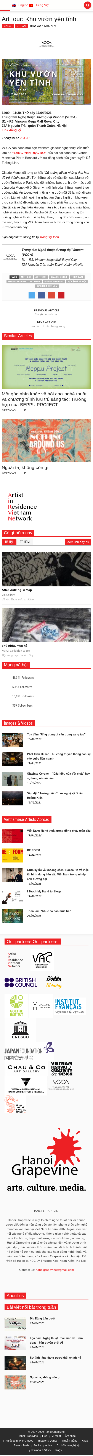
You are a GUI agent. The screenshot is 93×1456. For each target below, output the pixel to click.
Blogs (58, 1450)
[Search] (87, 5)
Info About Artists (41, 1450)
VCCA (24, 138)
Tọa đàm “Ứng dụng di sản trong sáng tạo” (56, 734)
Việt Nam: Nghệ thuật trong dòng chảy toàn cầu (59, 830)
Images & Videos (18, 723)
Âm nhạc (70, 1435)
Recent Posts (21, 1445)
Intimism (35, 281)
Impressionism (17, 281)
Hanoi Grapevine (28, 1435)
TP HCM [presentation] (25, 542)
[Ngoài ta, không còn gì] (46, 440)
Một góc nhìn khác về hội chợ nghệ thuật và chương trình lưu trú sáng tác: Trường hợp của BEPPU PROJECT (44, 399)
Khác (85, 1440)
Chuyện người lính (46, 314)
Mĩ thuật (21, 26)
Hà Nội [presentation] (9, 542)
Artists (48, 1445)
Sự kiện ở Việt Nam (47, 286)
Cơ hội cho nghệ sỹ (68, 1445)
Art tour (40, 277)
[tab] (9, 542)
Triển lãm (77, 277)
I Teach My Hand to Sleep (44, 891)
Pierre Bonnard (53, 281)
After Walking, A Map (17, 590)
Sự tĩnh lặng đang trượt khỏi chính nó (55, 1357)
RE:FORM (33, 850)
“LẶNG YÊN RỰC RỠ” (29, 153)
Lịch (44, 1435)
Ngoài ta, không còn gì (25, 467)
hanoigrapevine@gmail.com (55, 1269)
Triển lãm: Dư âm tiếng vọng (46, 326)
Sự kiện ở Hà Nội (76, 281)
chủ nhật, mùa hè (14, 645)
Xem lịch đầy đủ (78, 542)
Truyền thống (69, 1440)
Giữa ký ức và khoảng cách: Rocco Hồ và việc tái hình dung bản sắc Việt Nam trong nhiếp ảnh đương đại (57, 874)
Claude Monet (58, 277)
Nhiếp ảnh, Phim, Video (19, 1440)
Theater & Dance (48, 1440)
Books (37, 1445)
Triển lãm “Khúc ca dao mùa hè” (49, 911)
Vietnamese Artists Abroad (26, 819)
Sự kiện (7, 26)
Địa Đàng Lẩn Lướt (42, 1318)
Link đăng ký (11, 130)
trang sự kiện (49, 237)
